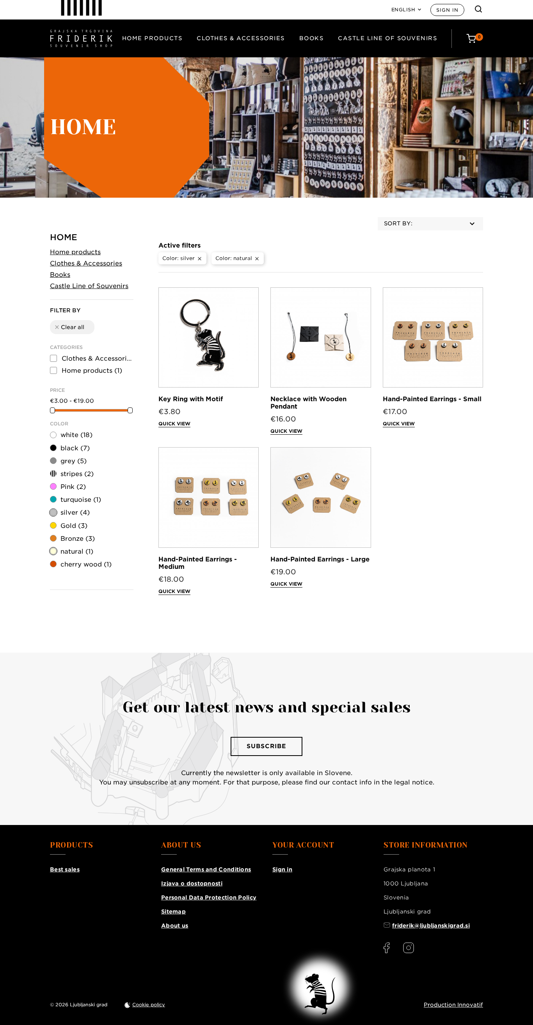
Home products (152, 38)
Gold (73, 525)
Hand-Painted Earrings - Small (432, 399)
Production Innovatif (453, 1005)
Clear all (69, 327)
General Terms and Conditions (206, 869)
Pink (73, 486)
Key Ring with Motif (190, 399)
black (75, 448)
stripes (77, 474)
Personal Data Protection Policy (208, 897)
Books (311, 38)
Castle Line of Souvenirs (387, 38)
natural (76, 551)
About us (174, 925)
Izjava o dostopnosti (191, 883)
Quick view (174, 424)
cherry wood (86, 564)
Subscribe (266, 746)
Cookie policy (148, 1004)
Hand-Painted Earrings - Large (320, 559)
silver (75, 512)
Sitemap (173, 911)
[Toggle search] (478, 9)
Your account (303, 845)
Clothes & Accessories (241, 38)
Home (63, 237)
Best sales (65, 869)
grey (73, 461)
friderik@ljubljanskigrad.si (431, 925)
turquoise (80, 499)
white (76, 435)
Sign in (447, 10)
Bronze (77, 538)
